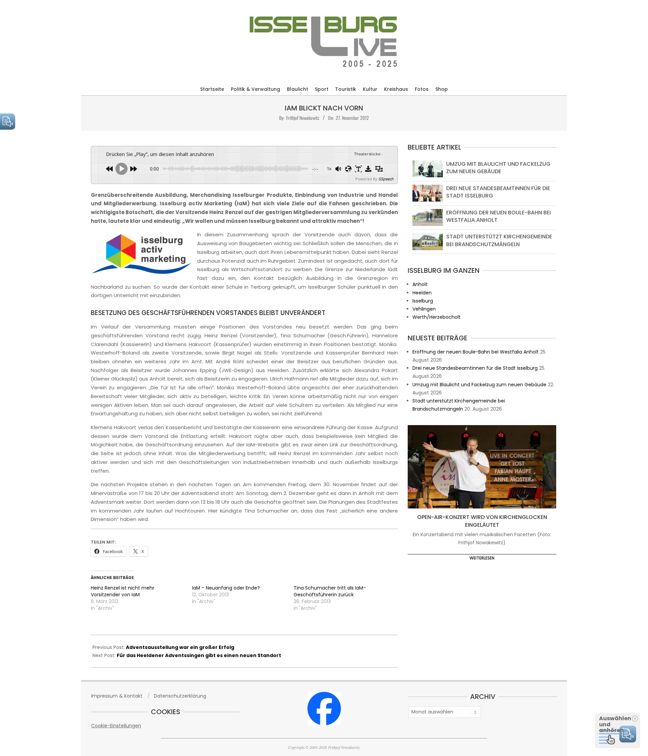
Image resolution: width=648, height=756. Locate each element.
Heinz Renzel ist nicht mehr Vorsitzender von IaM (122, 591)
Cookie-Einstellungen (116, 725)
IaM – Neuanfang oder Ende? (226, 587)
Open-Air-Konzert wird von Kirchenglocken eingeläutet (482, 521)
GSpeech (386, 179)
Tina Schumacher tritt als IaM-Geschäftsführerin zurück (330, 591)
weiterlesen (481, 558)
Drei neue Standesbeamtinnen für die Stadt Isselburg (498, 192)
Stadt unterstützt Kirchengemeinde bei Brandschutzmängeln (499, 240)
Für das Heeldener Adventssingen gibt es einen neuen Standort (199, 655)
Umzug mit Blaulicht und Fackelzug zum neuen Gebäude (498, 167)
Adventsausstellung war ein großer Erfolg (180, 647)
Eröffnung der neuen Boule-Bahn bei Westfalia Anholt (498, 216)
